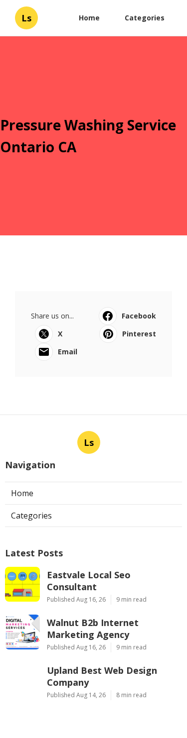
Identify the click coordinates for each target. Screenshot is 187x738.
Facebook (139, 315)
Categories (145, 17)
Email (67, 351)
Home (89, 17)
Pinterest (139, 333)
